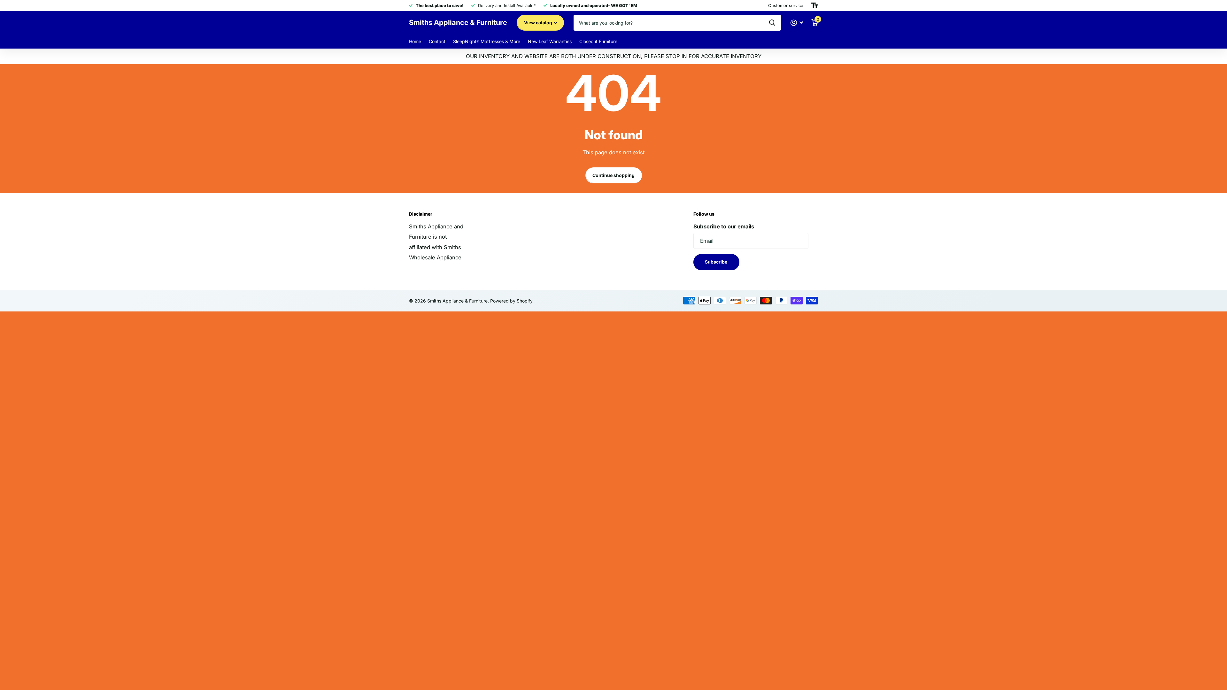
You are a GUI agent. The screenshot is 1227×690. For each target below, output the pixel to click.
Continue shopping (613, 175)
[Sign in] (797, 23)
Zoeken (772, 23)
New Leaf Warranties (550, 41)
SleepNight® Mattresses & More (486, 41)
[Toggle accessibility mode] (814, 5)
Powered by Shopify (511, 300)
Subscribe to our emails (723, 226)
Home (415, 41)
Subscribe (716, 261)
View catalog (538, 22)
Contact (437, 41)
